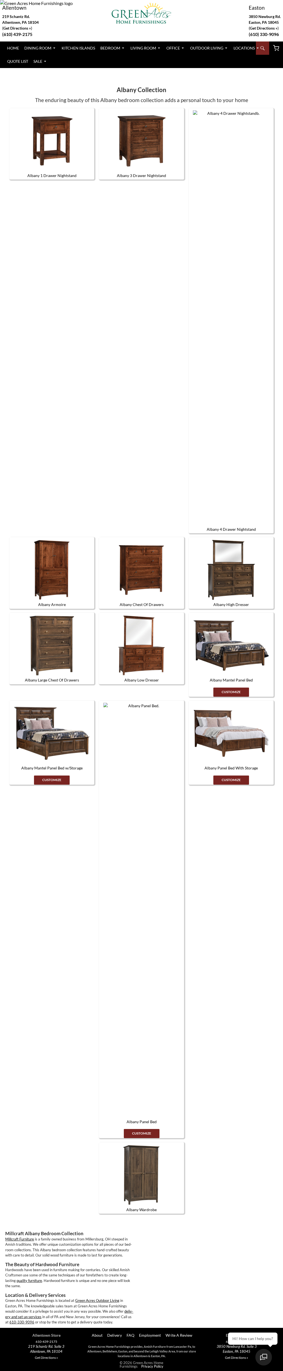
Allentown (14, 7)
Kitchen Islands (78, 48)
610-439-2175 (46, 1341)
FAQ (130, 1335)
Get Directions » (263, 28)
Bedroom (110, 48)
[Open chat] (263, 1357)
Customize (231, 692)
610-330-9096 (21, 1322)
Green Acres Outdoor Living (97, 1300)
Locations (244, 48)
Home (13, 48)
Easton (257, 7)
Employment (150, 1335)
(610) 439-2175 (17, 34)
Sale (37, 61)
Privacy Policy (152, 1366)
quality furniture (29, 1280)
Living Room (143, 48)
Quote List (17, 61)
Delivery (114, 1335)
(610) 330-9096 (264, 34)
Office (173, 48)
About (97, 1335)
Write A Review (179, 1335)
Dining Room (37, 48)
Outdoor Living (206, 48)
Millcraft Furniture (19, 1239)
